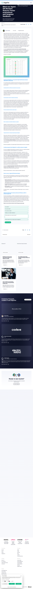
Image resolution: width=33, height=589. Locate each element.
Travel (18, 551)
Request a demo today (20, 203)
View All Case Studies (28, 299)
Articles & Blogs (19, 562)
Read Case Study (4, 342)
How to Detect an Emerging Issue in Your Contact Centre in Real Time (8, 282)
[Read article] (3, 243)
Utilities (18, 554)
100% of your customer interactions (13, 155)
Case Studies (19, 560)
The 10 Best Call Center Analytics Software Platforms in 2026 (24, 257)
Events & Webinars (20, 561)
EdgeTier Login (19, 566)
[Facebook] (26, 24)
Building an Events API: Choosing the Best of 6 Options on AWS (7, 257)
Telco (18, 553)
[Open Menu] (30, 2)
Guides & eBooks (19, 563)
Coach (2, 552)
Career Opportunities (5, 562)
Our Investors (4, 561)
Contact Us (3, 563)
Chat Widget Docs (4, 570)
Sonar (2, 551)
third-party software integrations (11, 139)
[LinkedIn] (30, 24)
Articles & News (5, 252)
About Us (3, 560)
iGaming (18, 552)
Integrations (3, 553)
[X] (28, 24)
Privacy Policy (4, 571)
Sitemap (18, 565)
